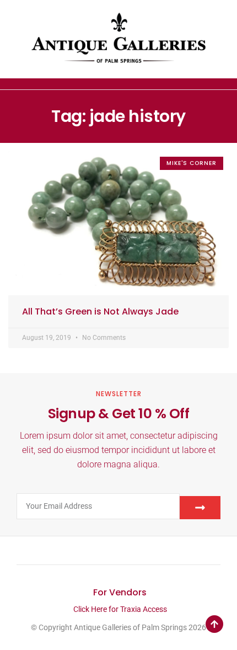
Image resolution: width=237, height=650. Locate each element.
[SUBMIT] (200, 507)
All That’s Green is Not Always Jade (100, 311)
